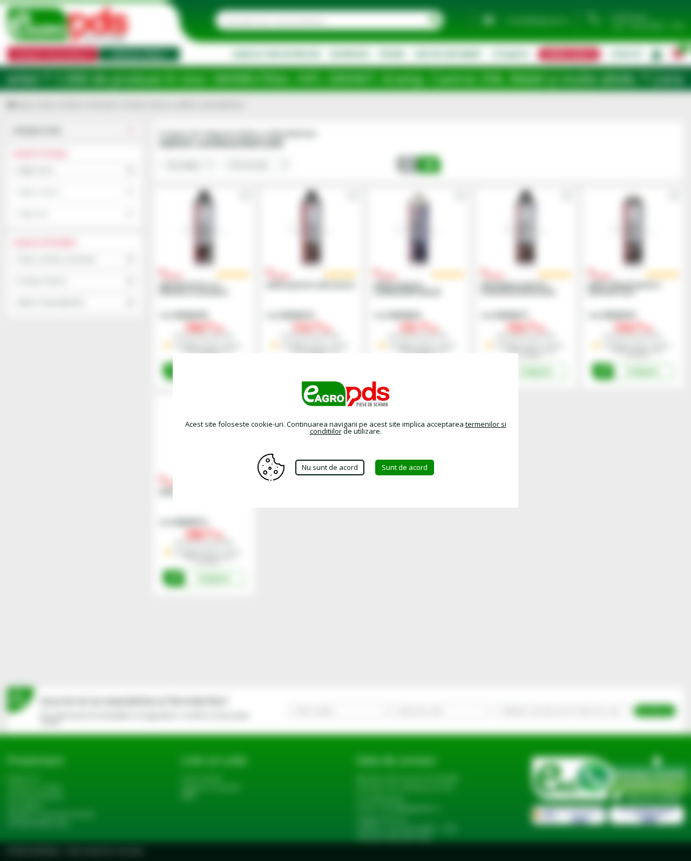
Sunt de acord (405, 467)
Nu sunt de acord (330, 467)
